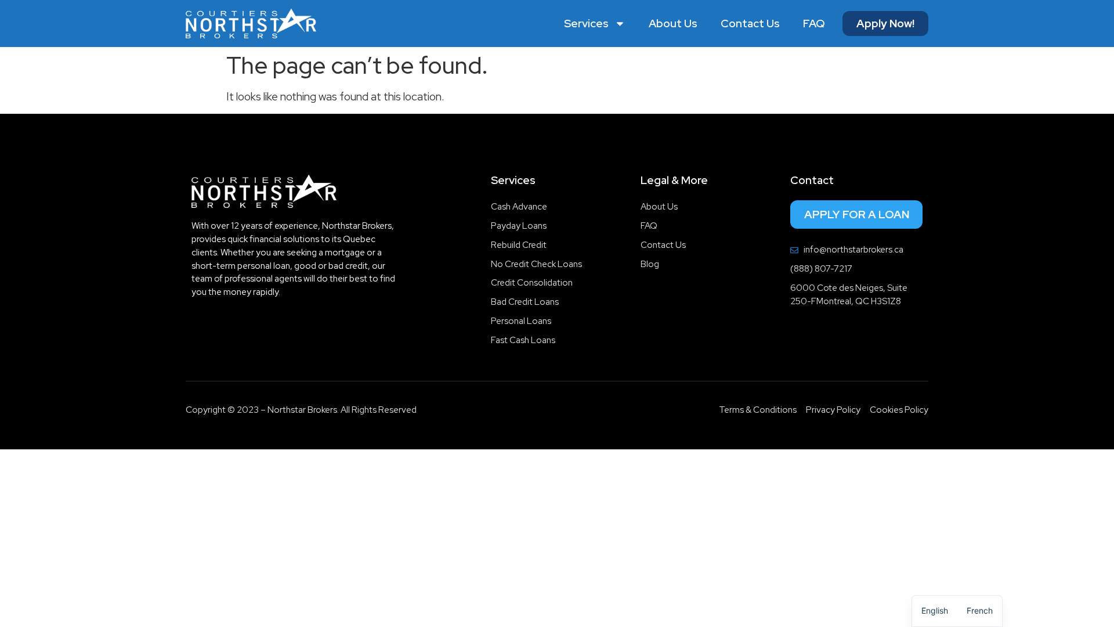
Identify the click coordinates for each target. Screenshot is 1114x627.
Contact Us (750, 23)
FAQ (814, 23)
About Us (673, 23)
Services (586, 23)
